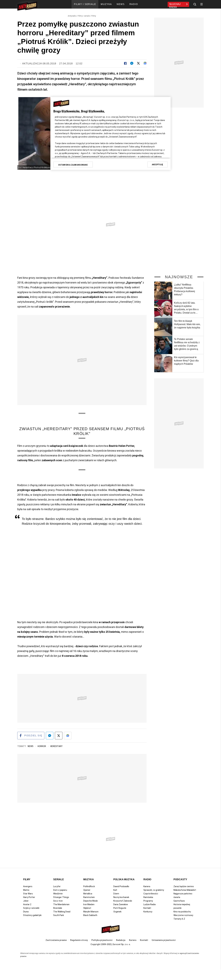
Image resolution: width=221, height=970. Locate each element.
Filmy (93, 16)
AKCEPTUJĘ (157, 164)
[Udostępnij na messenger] (49, 735)
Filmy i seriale (84, 16)
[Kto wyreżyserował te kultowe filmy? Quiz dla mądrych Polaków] (163, 363)
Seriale (58, 879)
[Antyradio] (27, 7)
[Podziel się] (125, 63)
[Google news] (145, 63)
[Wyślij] (131, 63)
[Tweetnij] (138, 63)
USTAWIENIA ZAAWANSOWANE (73, 165)
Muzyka (88, 879)
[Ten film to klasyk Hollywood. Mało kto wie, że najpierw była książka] (163, 327)
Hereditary (56, 746)
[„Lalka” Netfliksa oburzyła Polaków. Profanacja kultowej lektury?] (163, 291)
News (31, 746)
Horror (42, 746)
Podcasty (180, 879)
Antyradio (72, 16)
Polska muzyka (124, 879)
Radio (147, 879)
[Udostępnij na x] (58, 735)
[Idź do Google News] (67, 735)
